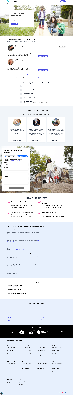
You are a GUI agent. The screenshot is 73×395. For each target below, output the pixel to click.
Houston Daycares (55, 350)
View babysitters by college (32, 77)
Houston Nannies (41, 352)
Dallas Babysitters (11, 320)
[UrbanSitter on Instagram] (61, 392)
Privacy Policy (11, 160)
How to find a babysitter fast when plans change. (15, 290)
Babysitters (13, 3)
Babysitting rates (10, 350)
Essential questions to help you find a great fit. (15, 294)
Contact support (10, 379)
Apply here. (26, 23)
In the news (21, 384)
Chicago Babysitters (26, 356)
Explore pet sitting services (27, 370)
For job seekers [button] (19, 340)
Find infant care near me (42, 364)
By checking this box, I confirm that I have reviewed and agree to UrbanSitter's (15, 160)
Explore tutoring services (27, 363)
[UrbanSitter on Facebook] (59, 392)
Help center (9, 381)
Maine (17, 3)
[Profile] (10, 48)
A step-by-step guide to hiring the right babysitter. (15, 286)
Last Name (6, 167)
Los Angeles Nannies (41, 350)
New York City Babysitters (27, 348)
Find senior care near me (42, 371)
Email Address (6, 171)
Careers (20, 382)
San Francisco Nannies (41, 353)
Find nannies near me (41, 347)
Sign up (62, 1)
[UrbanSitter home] (12, 1)
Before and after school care (12, 355)
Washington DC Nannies (42, 355)
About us (20, 379)
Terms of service (21, 392)
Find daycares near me (56, 345)
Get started (15, 23)
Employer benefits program (24, 385)
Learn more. (30, 42)
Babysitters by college (41, 307)
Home (8, 3)
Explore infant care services (42, 363)
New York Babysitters (12, 317)
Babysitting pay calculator (11, 352)
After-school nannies (11, 356)
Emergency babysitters (12, 363)
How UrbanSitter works (11, 344)
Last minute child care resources (13, 353)
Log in (58, 1)
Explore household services (57, 370)
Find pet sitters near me (27, 371)
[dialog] (1, 393)
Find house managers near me (57, 371)
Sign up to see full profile (42, 56)
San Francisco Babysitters (42, 317)
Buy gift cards (9, 382)
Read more (9, 56)
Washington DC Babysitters (27, 355)
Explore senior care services (42, 370)
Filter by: (60, 44)
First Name (6, 162)
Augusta (20, 3)
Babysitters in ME (11, 312)
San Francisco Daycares (56, 352)
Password (5, 181)
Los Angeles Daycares (56, 348)
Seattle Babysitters (41, 319)
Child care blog (10, 348)
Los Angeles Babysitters (12, 319)
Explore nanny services (42, 345)
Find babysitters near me (27, 347)
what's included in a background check (18, 249)
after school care (24, 262)
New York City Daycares (56, 347)
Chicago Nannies (41, 356)
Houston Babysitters (26, 352)
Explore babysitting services (13, 307)
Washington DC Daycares (56, 353)
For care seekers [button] (10, 340)
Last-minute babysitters (12, 364)
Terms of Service (17, 160)
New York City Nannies (42, 348)
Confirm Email (6, 176)
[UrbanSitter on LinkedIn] (64, 392)
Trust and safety (22, 381)
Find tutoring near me (26, 364)
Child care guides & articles (12, 347)
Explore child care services (57, 363)
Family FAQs (9, 345)
